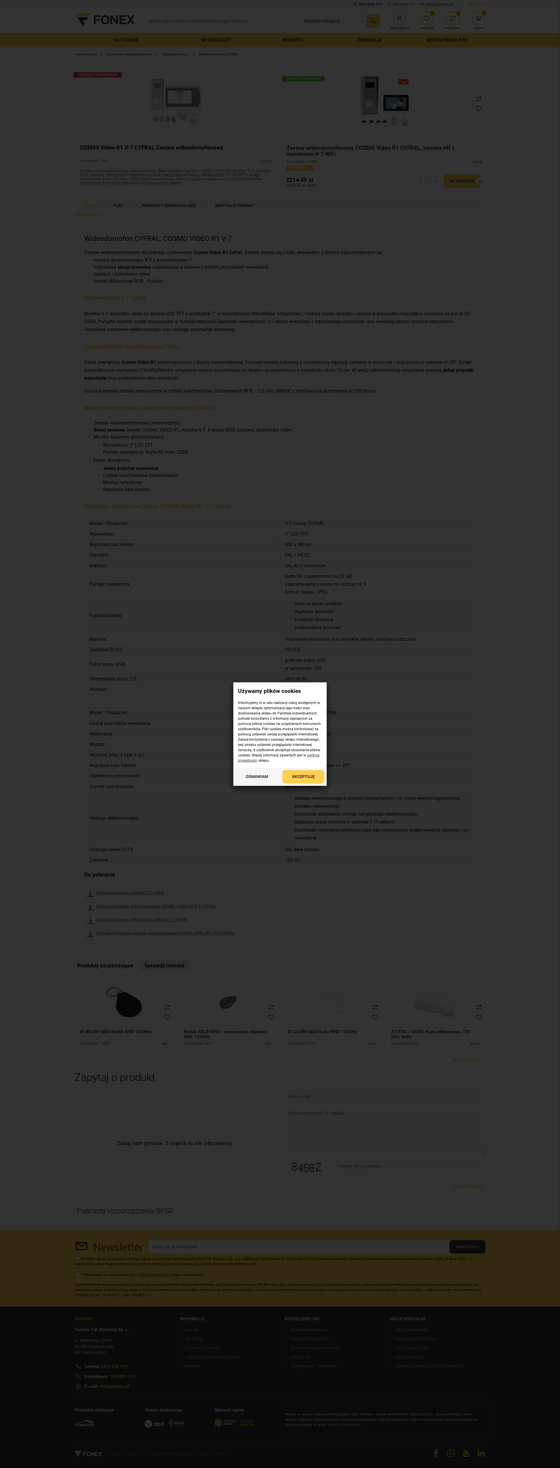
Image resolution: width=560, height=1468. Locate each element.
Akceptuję (303, 776)
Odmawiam (257, 776)
